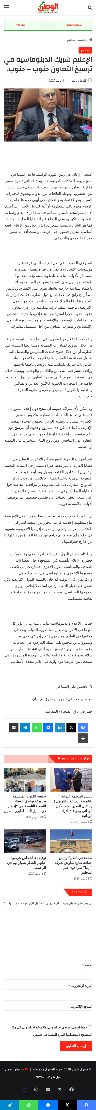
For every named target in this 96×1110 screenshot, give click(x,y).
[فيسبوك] (83, 727)
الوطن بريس (78, 80)
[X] (71, 727)
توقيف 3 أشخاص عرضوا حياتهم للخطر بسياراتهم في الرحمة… (26, 863)
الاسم (87, 965)
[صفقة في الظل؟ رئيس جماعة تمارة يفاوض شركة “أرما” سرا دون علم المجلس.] (71, 841)
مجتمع (70, 40)
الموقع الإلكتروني (80, 1006)
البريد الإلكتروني (80, 986)
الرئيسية (83, 40)
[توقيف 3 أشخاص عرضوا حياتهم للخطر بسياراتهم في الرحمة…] (25, 841)
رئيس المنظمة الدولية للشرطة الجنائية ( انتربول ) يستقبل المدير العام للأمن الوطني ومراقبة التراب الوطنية (73, 806)
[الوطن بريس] (48, 7)
